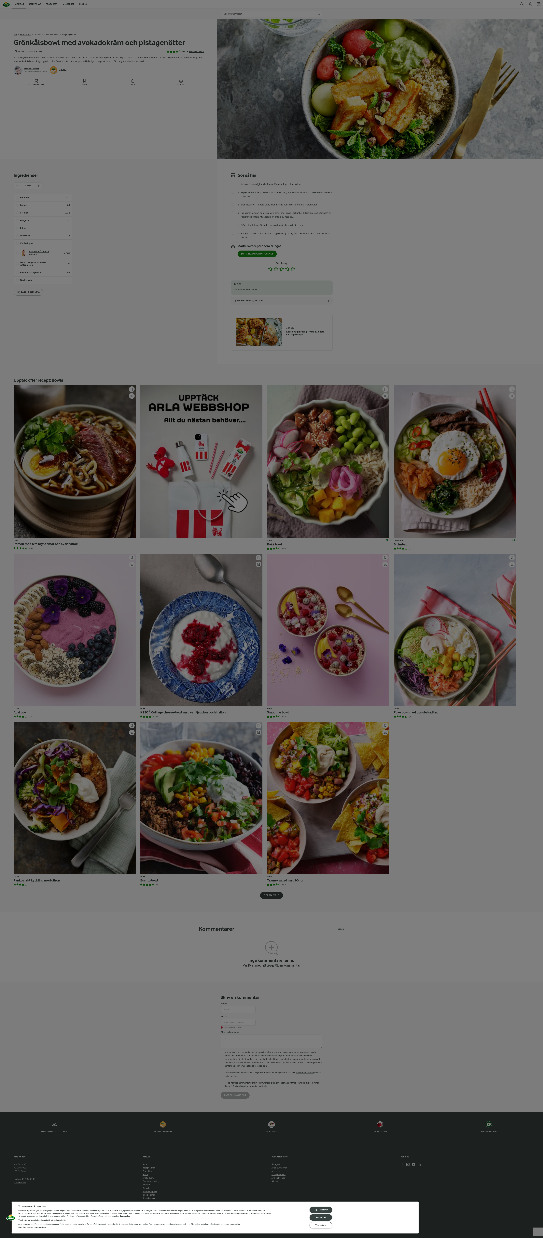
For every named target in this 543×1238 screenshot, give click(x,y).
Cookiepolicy (125, 1216)
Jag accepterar (321, 1210)
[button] (10, 1218)
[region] (215, 1217)
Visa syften (320, 1225)
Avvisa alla (321, 1217)
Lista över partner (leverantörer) (32, 1227)
